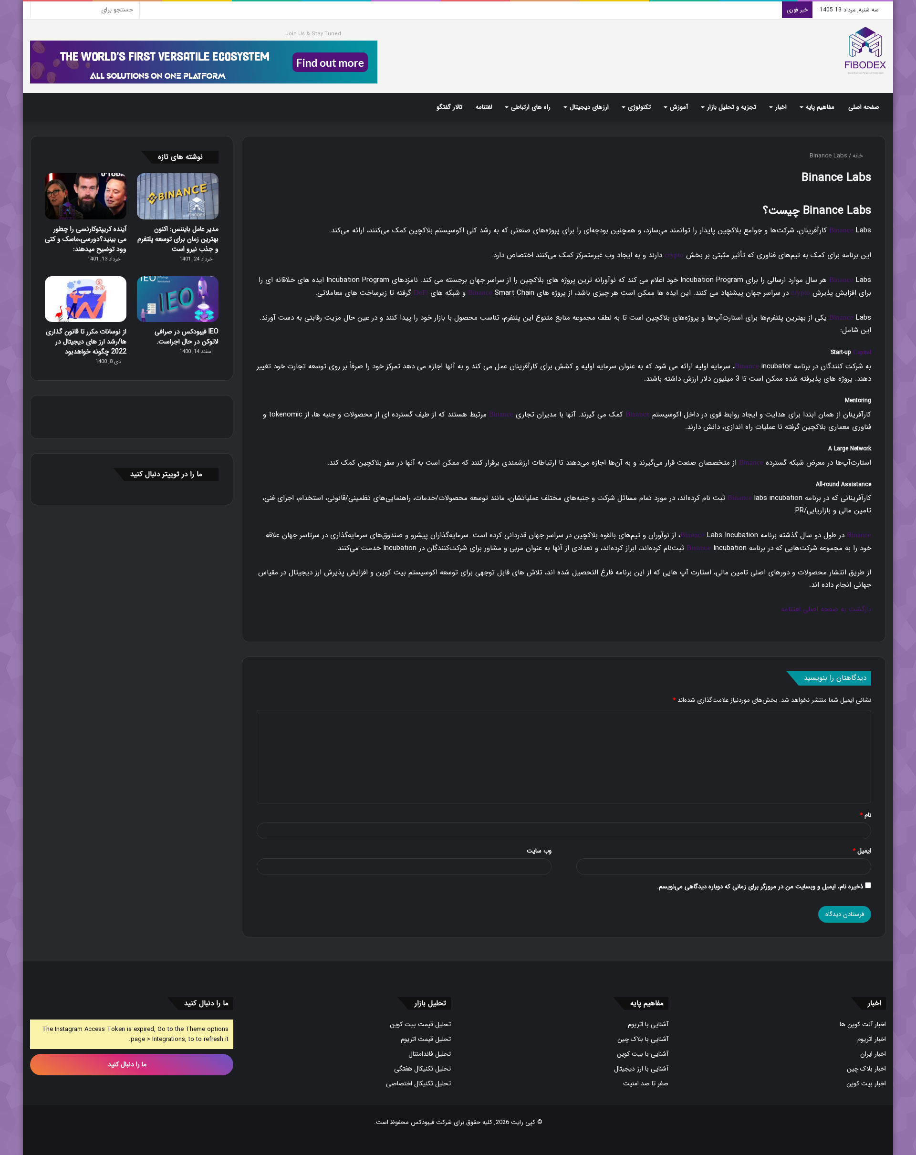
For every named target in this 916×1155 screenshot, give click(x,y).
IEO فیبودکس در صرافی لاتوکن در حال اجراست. (187, 336)
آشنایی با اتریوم (648, 1025)
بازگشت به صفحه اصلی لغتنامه (826, 609)
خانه (859, 156)
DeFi (421, 292)
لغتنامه (484, 107)
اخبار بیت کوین (866, 1084)
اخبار (781, 107)
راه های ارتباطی (531, 107)
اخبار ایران (873, 1054)
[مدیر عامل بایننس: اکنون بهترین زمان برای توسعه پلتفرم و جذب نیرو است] (178, 196)
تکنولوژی (639, 107)
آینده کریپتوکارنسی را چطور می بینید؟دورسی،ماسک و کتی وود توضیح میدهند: (85, 239)
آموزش (679, 107)
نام (865, 815)
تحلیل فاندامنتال (429, 1054)
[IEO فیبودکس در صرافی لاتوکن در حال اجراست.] (178, 299)
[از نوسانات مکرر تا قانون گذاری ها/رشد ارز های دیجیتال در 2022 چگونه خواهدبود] (85, 299)
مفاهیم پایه (820, 107)
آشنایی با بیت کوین (642, 1054)
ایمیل (862, 851)
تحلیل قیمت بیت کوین (420, 1025)
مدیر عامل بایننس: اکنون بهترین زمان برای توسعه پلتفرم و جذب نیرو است (178, 239)
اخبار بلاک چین (866, 1069)
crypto (674, 255)
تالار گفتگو (449, 107)
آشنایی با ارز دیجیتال (641, 1069)
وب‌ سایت (539, 851)
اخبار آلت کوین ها (863, 1025)
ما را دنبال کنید (128, 1064)
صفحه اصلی (863, 107)
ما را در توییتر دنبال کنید (166, 474)
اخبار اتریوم (871, 1039)
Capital (862, 352)
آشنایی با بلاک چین (642, 1039)
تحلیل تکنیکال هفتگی (422, 1069)
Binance (841, 230)
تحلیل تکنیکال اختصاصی (418, 1084)
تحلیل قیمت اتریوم (426, 1039)
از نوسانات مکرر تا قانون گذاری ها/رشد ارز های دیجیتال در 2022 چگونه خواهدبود (86, 341)
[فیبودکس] (865, 50)
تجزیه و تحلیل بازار (731, 107)
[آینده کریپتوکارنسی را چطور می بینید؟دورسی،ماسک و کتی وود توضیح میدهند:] (85, 196)
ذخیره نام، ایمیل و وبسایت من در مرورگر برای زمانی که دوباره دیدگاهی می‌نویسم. (760, 887)
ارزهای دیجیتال (589, 107)
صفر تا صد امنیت (645, 1084)
